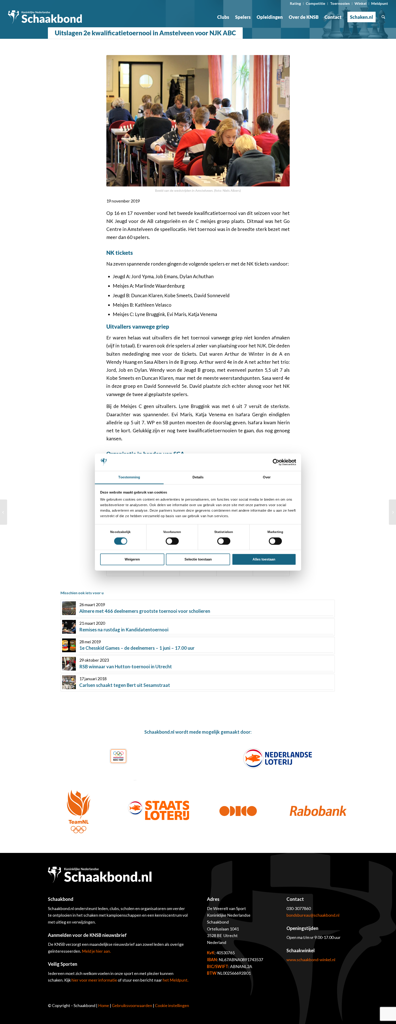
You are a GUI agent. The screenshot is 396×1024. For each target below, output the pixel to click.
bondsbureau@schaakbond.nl (312, 915)
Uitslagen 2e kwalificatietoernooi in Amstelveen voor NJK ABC (145, 33)
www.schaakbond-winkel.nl (310, 959)
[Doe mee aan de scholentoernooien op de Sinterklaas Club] (392, 512)
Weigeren (132, 559)
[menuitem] (295, 3)
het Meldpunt (175, 979)
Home (103, 1005)
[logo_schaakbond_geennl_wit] (45, 17)
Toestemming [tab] (129, 477)
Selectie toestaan (198, 559)
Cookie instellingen (172, 1005)
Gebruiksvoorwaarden (132, 1005)
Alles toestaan (264, 559)
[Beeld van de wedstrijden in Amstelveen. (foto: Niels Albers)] (198, 120)
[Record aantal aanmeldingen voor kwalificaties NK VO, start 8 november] (3, 512)
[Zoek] (383, 17)
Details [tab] (198, 477)
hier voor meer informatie (95, 979)
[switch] (172, 541)
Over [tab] (267, 477)
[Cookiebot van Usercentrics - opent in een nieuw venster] (276, 462)
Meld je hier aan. (96, 951)
